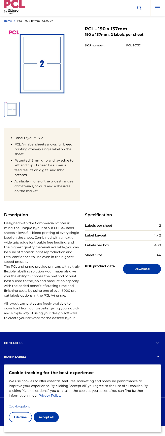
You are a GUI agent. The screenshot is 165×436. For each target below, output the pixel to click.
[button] (12, 109)
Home (8, 20)
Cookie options (19, 406)
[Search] (139, 8)
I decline (20, 417)
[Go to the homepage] (14, 9)
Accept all (46, 417)
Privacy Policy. (50, 395)
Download (142, 269)
